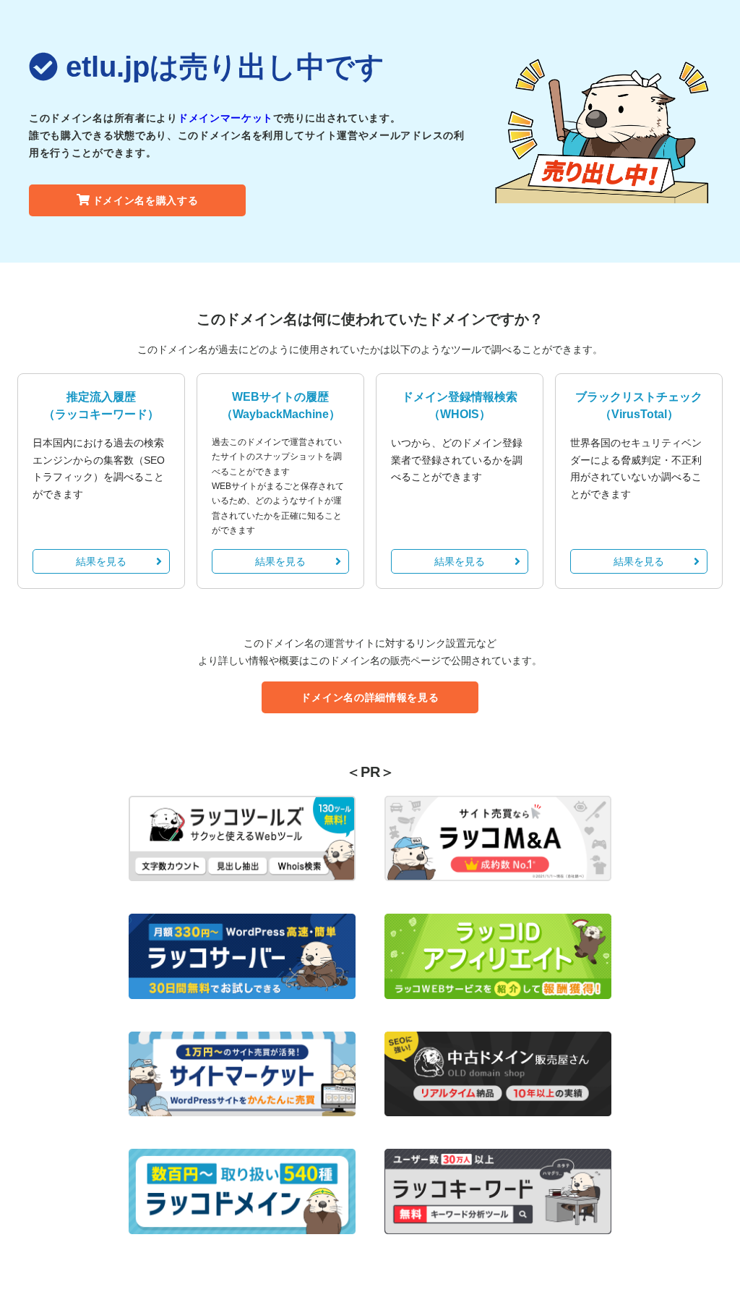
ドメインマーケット (225, 118)
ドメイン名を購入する (145, 200)
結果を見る (101, 561)
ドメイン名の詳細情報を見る (370, 697)
